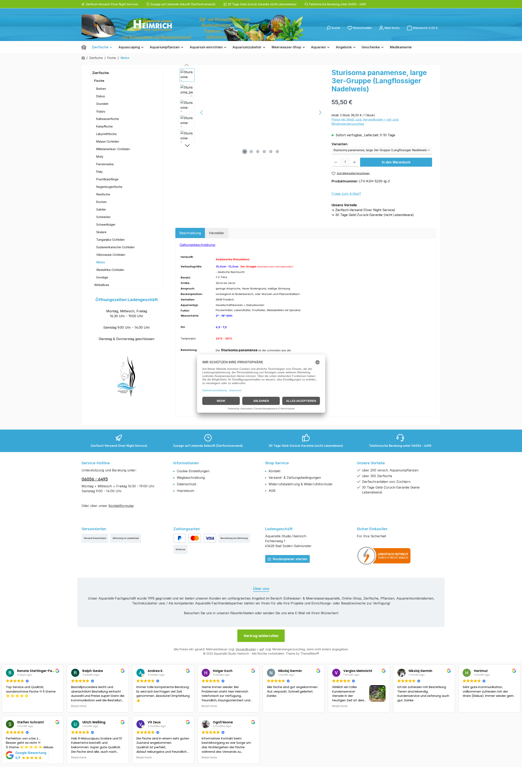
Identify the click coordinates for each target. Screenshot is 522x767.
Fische (99, 81)
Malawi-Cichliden (107, 141)
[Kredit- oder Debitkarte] (202, 538)
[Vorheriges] (202, 112)
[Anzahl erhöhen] (354, 162)
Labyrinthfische (106, 134)
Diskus (100, 96)
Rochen (101, 202)
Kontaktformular (121, 506)
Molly (99, 156)
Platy (99, 171)
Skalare (101, 232)
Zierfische (100, 73)
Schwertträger (105, 224)
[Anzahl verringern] (336, 162)
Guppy (100, 111)
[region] (251, 112)
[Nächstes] (320, 112)
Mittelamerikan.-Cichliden (113, 149)
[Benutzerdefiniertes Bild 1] (384, 555)
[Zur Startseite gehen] (192, 27)
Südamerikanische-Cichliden (115, 247)
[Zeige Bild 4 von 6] (264, 151)
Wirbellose (101, 285)
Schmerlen (103, 217)
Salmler (101, 209)
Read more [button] (78, 706)
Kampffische (104, 126)
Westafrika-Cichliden (110, 270)
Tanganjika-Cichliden (110, 239)
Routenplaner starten (289, 559)
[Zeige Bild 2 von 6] (251, 151)
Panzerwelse (105, 164)
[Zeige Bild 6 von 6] (277, 151)
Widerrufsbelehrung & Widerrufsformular (301, 484)
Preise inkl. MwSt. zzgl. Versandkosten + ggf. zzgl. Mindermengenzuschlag (365, 121)
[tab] (190, 233)
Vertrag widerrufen (261, 636)
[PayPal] (179, 538)
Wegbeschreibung (191, 477)
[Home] (85, 47)
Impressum (185, 491)
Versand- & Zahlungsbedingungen (295, 477)
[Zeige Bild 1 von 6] (244, 151)
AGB (272, 491)
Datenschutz (186, 484)
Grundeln (102, 103)
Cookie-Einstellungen (193, 471)
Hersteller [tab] (216, 233)
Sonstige (102, 277)
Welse (100, 262)
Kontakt (274, 471)
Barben (101, 88)
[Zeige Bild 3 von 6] (257, 151)
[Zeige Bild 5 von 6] (270, 151)
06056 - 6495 (95, 479)
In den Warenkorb (396, 162)
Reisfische (103, 194)
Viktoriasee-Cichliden (110, 254)
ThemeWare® (309, 653)
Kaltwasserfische (107, 119)
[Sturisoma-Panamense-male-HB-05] (261, 112)
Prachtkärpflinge (107, 179)
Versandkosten (246, 649)
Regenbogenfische (109, 186)
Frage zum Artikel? (346, 194)
